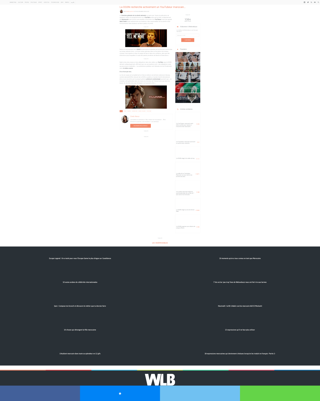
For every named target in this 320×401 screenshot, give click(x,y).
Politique (34, 2)
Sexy (62, 2)
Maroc (67, 2)
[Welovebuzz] (4, 2)
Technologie (55, 2)
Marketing (13, 2)
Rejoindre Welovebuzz (141, 125)
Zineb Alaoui (130, 11)
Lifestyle (46, 2)
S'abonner (188, 40)
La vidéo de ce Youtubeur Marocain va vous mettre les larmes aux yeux (184, 175)
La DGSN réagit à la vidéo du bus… (185, 158)
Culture (20, 2)
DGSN (125, 111)
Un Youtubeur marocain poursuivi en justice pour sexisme (185, 142)
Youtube (149, 111)
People (27, 2)
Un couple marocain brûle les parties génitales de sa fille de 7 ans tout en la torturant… (185, 193)
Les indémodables (160, 243)
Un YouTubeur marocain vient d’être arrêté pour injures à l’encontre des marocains (184, 125)
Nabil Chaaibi (142, 111)
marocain (134, 111)
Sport (40, 2)
